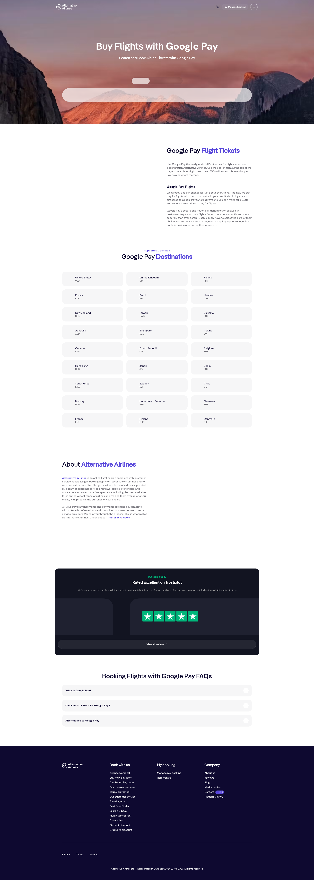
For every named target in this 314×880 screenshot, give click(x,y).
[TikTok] (77, 831)
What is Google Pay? (78, 690)
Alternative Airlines (74, 478)
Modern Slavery (213, 796)
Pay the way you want (123, 787)
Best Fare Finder (119, 806)
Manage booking (237, 6)
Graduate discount (121, 830)
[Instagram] (84, 831)
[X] (71, 831)
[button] (254, 7)
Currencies (116, 820)
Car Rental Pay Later (122, 782)
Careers (209, 792)
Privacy (66, 854)
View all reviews (155, 644)
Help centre (164, 777)
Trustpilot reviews (118, 517)
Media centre (212, 787)
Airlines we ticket (120, 773)
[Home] (66, 7)
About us (209, 773)
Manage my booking (169, 773)
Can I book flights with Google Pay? (87, 705)
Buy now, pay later (121, 777)
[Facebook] (64, 831)
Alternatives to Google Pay (82, 720)
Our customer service (123, 796)
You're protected (120, 792)
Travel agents (118, 801)
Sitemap (93, 854)
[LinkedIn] (91, 831)
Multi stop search (120, 815)
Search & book (118, 811)
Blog (207, 782)
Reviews (209, 777)
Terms (79, 854)
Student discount (120, 825)
